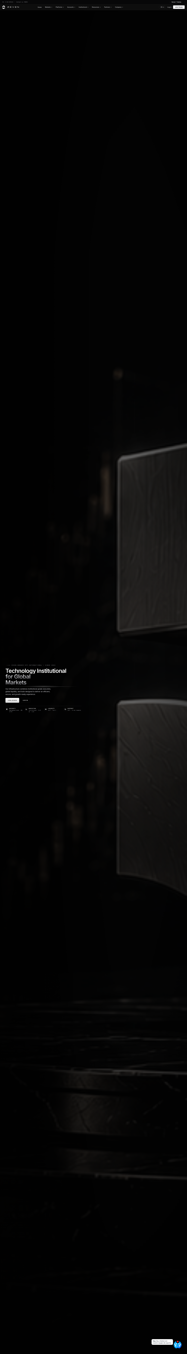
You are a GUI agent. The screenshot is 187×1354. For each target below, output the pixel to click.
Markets (48, 7)
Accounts (70, 7)
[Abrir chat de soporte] (177, 1344)
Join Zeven (179, 7)
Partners (107, 7)
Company (118, 7)
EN (161, 7)
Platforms (59, 7)
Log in (169, 7)
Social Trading (176, 2)
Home (40, 7)
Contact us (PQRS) (22, 2)
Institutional (83, 7)
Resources (95, 7)
